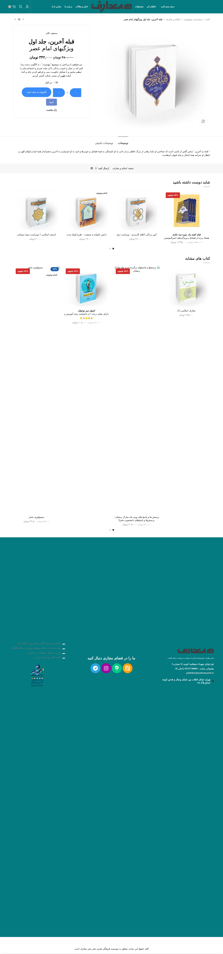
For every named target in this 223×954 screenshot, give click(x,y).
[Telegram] (95, 668)
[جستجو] (20, 6)
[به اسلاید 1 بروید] (113, 248)
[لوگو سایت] (111, 6)
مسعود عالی (51, 33)
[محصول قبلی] (23, 19)
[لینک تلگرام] (92, 168)
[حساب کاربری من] (27, 6)
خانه (208, 19)
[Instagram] (106, 668)
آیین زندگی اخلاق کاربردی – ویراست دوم (136, 234)
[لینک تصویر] (37, 675)
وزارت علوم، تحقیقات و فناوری (44, 652)
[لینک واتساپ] (96, 168)
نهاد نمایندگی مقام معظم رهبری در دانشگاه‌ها (36, 647)
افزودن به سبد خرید (36, 92)
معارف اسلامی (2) (186, 310)
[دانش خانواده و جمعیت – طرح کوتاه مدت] (86, 211)
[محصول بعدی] (15, 19)
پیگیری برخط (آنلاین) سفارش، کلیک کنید (39, 643)
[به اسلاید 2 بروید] (110, 248)
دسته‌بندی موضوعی (193, 19)
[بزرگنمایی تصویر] (203, 121)
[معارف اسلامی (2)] (186, 286)
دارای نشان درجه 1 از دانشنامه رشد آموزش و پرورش (86, 313)
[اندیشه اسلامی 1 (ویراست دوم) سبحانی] (36, 210)
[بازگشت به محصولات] (19, 19)
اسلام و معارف (173, 19)
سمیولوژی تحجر (36, 517)
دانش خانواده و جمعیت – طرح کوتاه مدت (86, 234)
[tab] (123, 141)
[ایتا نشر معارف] (128, 668)
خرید (51, 102)
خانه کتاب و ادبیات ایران (48, 657)
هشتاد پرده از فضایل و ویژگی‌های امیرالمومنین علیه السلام (186, 237)
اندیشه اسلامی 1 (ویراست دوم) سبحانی (36, 234)
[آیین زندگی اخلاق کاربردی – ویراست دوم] (136, 210)
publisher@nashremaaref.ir (200, 673)
